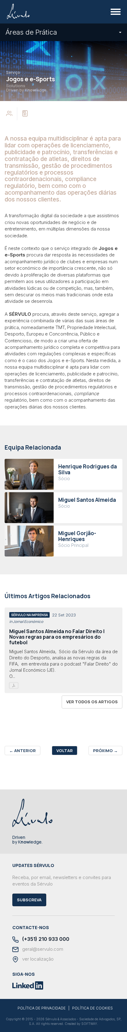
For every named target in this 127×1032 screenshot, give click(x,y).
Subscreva (29, 900)
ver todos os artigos (92, 701)
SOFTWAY (89, 1024)
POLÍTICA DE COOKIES (92, 1008)
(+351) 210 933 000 (45, 939)
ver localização (37, 959)
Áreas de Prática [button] (31, 32)
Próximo (105, 750)
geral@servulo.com (42, 949)
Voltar (64, 750)
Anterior (22, 750)
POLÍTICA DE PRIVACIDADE (42, 1008)
